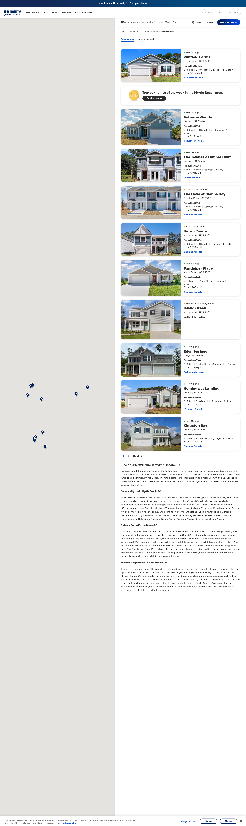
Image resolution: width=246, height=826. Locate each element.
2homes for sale (193, 214)
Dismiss (228, 821)
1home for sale (192, 177)
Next (136, 456)
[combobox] (221, 12)
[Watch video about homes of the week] (132, 94)
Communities (127, 39)
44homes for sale (194, 140)
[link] (180, 95)
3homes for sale (193, 446)
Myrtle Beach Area (152, 31)
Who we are (32, 12)
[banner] (123, 3)
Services (66, 12)
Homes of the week (145, 39)
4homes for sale (193, 291)
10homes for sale (193, 409)
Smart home (50, 12)
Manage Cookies (187, 822)
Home (123, 31)
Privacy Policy (69, 823)
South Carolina (135, 31)
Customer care (84, 12)
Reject (208, 821)
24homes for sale (194, 372)
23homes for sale (193, 77)
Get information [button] (228, 22)
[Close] (241, 821)
